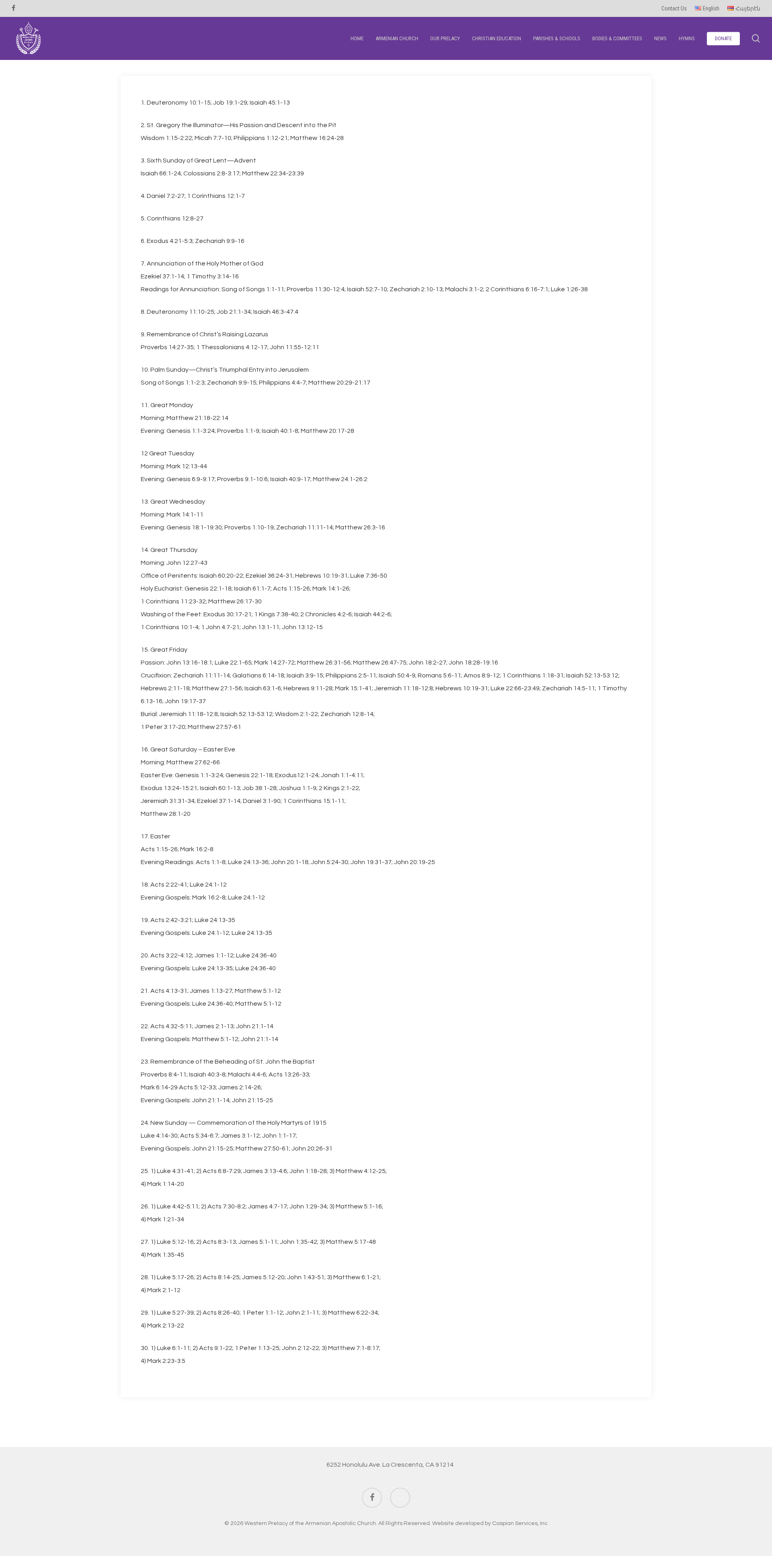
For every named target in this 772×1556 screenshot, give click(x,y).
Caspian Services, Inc (520, 1523)
